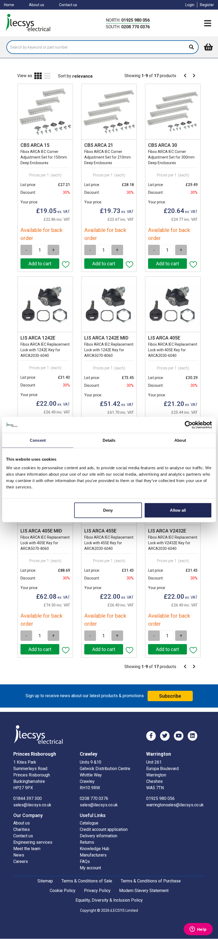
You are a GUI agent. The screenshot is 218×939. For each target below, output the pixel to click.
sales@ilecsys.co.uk (32, 804)
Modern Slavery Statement (144, 890)
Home (9, 5)
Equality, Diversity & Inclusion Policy (109, 900)
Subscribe (170, 696)
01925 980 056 (135, 20)
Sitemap (45, 880)
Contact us (68, 5)
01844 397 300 (27, 798)
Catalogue (89, 823)
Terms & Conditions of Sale (86, 880)
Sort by (64, 75)
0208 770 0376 (135, 26)
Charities (21, 829)
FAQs (85, 861)
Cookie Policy (63, 890)
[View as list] (47, 76)
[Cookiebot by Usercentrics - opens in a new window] (188, 425)
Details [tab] (109, 440)
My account (90, 867)
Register (207, 5)
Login (189, 5)
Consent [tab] (38, 440)
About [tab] (180, 440)
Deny (108, 510)
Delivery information (98, 835)
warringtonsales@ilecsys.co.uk (175, 804)
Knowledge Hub (94, 848)
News (18, 855)
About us (36, 5)
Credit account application (104, 829)
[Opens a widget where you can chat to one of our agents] (198, 929)
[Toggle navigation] (207, 23)
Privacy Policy (97, 890)
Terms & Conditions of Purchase (151, 880)
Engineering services (32, 842)
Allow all (178, 510)
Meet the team (26, 848)
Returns (87, 842)
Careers (20, 861)
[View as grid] (38, 76)
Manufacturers (93, 855)
